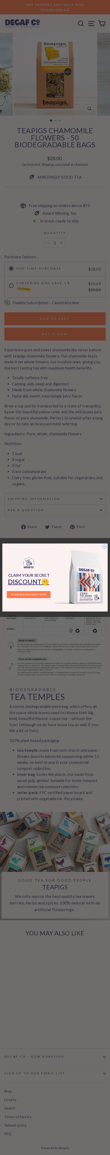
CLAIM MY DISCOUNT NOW (28, 594)
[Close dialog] (105, 546)
